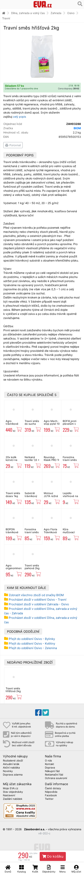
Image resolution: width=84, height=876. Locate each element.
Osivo (70, 13)
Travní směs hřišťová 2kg (13, 690)
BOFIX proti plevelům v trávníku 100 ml (70, 425)
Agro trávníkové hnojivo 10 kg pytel (14, 425)
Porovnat (15, 145)
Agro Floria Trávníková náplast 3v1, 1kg (51, 533)
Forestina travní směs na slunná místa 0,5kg (32, 533)
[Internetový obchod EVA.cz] (42, 4)
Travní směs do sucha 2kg (32, 423)
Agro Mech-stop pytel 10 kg (52, 423)
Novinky (8, 771)
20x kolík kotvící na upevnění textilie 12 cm (14, 461)
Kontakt (49, 764)
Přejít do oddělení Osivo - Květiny (32, 643)
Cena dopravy (68, 88)
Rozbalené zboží (13, 760)
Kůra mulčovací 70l (69, 532)
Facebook (51, 795)
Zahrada (56, 13)
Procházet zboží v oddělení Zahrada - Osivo (39, 604)
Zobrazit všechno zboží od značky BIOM (36, 595)
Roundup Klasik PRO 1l (51, 458)
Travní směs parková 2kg (32, 567)
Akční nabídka (11, 767)
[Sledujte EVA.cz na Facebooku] (38, 712)
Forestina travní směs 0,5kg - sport (71, 460)
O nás (48, 760)
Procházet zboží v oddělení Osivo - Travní (37, 599)
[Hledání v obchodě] (80, 4)
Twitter (49, 799)
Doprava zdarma (12, 774)
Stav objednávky (13, 792)
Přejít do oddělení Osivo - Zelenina (33, 648)
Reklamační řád (54, 774)
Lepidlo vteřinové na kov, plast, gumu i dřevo (71, 497)
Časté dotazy (53, 788)
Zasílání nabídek (12, 799)
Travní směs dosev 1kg (13, 494)
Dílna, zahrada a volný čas (28, 13)
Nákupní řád (52, 771)
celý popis (19, 116)
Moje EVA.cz (10, 788)
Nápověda (51, 792)
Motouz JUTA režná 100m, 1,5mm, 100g (51, 497)
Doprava (50, 767)
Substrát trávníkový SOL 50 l (31, 496)
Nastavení (9, 795)
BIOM (77, 128)
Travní (6, 18)
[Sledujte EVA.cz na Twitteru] (45, 712)
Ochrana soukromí (56, 778)
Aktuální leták (11, 764)
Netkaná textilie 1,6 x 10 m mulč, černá (32, 461)
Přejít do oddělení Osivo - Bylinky (32, 639)
